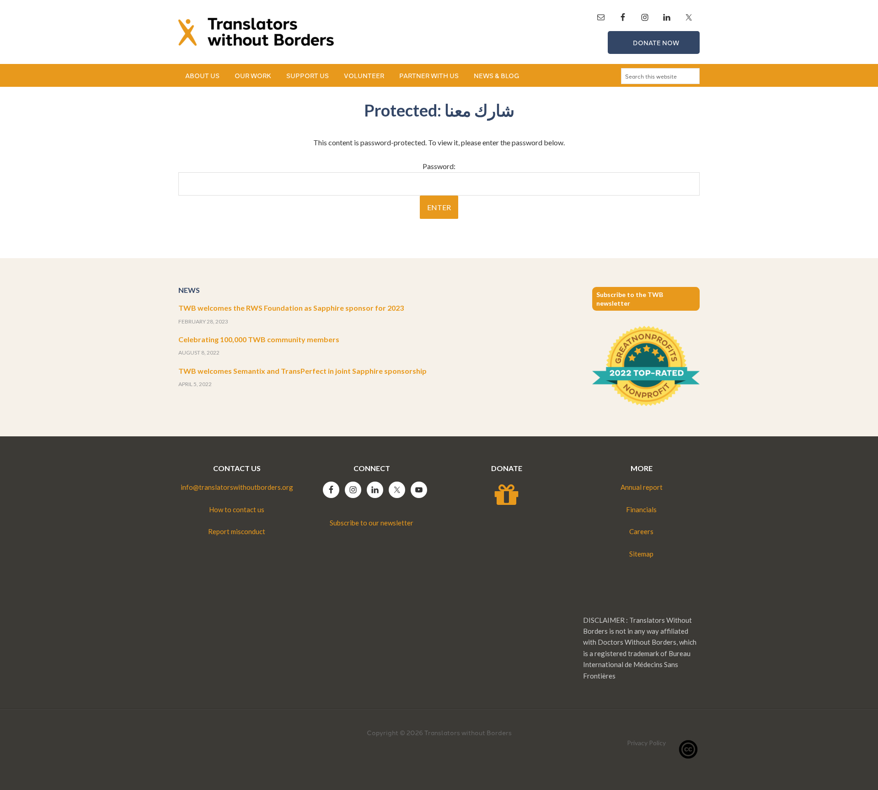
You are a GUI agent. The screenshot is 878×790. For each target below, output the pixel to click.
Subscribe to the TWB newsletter (629, 299)
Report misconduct (236, 531)
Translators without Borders (256, 32)
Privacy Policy (646, 743)
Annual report (642, 487)
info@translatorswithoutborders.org (237, 487)
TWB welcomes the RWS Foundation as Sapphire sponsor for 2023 (291, 307)
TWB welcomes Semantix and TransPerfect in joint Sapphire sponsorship (302, 370)
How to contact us (236, 509)
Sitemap (641, 554)
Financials (641, 509)
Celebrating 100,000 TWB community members (258, 339)
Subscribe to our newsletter (371, 523)
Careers (641, 531)
